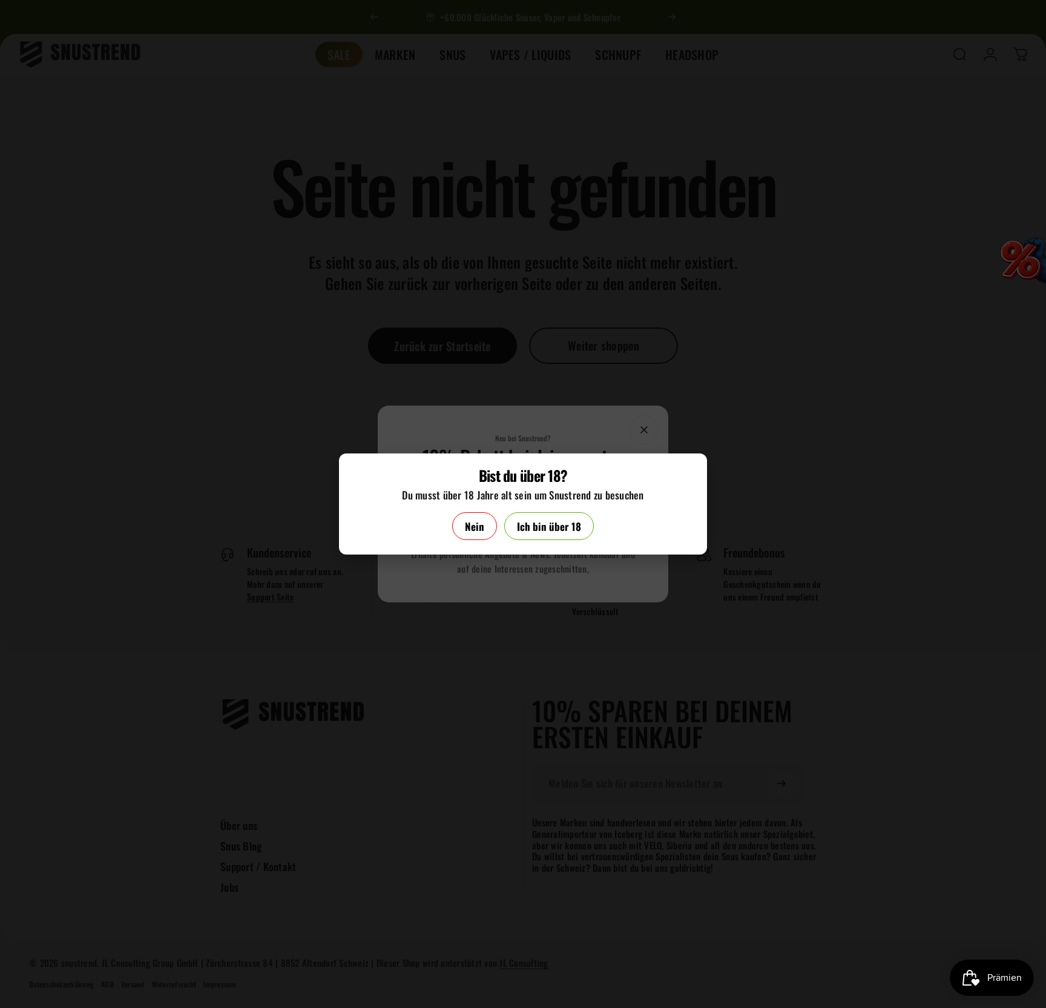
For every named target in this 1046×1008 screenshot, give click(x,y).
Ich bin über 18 (549, 526)
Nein (474, 526)
